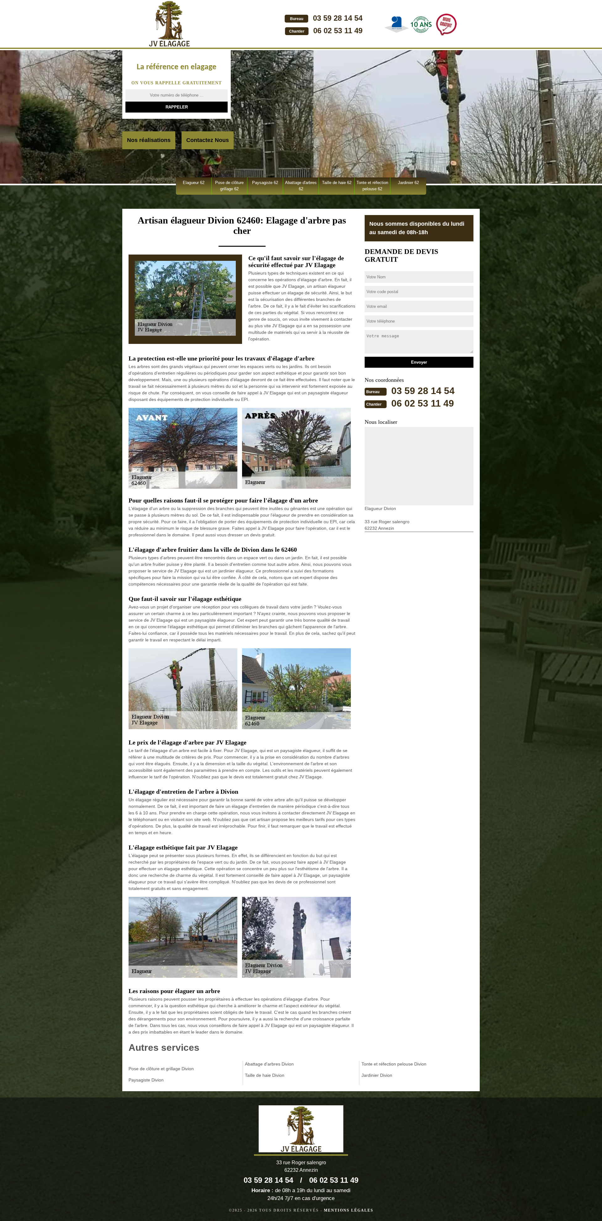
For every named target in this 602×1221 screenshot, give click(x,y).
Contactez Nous (207, 140)
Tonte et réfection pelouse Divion (394, 1063)
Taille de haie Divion (264, 1075)
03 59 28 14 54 (337, 18)
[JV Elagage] (169, 24)
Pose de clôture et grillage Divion (161, 1068)
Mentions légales (348, 1210)
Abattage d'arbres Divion (269, 1063)
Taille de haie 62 (336, 182)
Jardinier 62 (408, 182)
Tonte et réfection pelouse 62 (372, 185)
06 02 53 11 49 (337, 30)
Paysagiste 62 (265, 182)
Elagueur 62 (193, 182)
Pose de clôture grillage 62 (229, 185)
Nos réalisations (149, 140)
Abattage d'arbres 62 (301, 185)
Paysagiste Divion (146, 1079)
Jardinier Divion (377, 1075)
